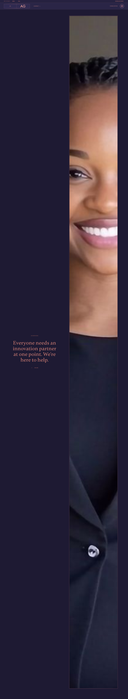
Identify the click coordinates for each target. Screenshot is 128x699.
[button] (37, 6)
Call (19, 1)
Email (13, 1)
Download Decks (119, 1)
